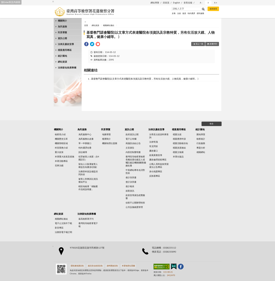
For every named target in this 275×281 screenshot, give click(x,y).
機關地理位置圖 (109, 143)
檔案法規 (177, 134)
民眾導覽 (62, 32)
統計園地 (62, 56)
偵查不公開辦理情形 (135, 203)
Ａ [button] (208, 3)
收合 (211, 124)
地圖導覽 (106, 134)
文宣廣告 (130, 148)
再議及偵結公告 (133, 143)
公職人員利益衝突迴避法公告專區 (159, 165)
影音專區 (59, 228)
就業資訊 (130, 191)
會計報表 (130, 186)
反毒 (174, 13)
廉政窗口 (153, 151)
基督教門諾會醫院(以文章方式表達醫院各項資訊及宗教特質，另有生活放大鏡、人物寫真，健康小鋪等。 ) (151, 35)
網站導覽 (155, 3)
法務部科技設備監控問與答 (88, 173)
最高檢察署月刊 (86, 219)
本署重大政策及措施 (64, 157)
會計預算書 (131, 178)
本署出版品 (178, 157)
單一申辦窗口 (84, 143)
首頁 (86, 25)
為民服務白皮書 (86, 139)
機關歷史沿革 (61, 139)
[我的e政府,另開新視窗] (173, 267)
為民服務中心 (84, 134)
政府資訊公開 (132, 134)
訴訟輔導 (82, 152)
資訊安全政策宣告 (95, 266)
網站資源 (62, 62)
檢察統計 (201, 139)
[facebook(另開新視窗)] (181, 267)
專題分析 (201, 148)
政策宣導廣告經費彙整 (135, 196)
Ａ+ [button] (215, 3)
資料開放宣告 (112, 266)
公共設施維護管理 (134, 207)
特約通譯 (191, 13)
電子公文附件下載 (63, 223)
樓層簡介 (106, 139)
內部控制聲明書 (133, 152)
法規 (179, 13)
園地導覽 (201, 134)
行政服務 (201, 143)
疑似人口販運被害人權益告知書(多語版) (88, 165)
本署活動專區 (61, 161)
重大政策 (59, 152)
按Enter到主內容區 (10, 2)
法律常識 (153, 142)
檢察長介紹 (60, 134)
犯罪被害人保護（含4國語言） (88, 158)
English (176, 3)
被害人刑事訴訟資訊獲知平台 (88, 180)
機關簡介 (62, 21)
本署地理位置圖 (128, 266)
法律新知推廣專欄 (67, 68)
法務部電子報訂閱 (63, 232)
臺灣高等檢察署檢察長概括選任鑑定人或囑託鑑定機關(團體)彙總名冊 (136, 161)
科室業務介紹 (61, 148)
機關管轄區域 (61, 143)
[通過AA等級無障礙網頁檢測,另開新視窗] (162, 267)
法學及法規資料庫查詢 (159, 136)
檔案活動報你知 (180, 143)
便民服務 (200, 13)
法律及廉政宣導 (66, 44)
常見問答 (153, 146)
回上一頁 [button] (199, 44)
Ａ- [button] (200, 3)
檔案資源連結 (179, 148)
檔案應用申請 (179, 139)
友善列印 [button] (213, 44)
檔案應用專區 (65, 50)
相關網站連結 (108, 25)
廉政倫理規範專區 (157, 160)
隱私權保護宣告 (77, 266)
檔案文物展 (178, 152)
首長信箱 (188, 3)
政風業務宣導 (155, 155)
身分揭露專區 (155, 172)
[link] (86, 44)
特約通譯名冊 (84, 148)
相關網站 (201, 152)
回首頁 (166, 3)
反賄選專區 (154, 176)
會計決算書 (131, 182)
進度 (184, 13)
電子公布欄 (131, 139)
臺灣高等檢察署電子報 (88, 224)
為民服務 (62, 26)
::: (53, 1)
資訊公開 (62, 38)
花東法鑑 (59, 166)
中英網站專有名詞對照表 (135, 171)
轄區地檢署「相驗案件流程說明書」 (88, 188)
